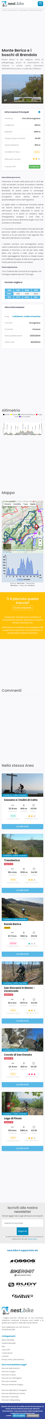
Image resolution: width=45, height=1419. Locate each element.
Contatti (5, 1356)
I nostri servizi (7, 1353)
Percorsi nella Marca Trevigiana (14, 1390)
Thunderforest (6, 552)
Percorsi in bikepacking (11, 1400)
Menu (40, 3)
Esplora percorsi (13, 10)
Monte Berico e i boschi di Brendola (31, 10)
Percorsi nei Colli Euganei (12, 1378)
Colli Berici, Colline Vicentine (26, 316)
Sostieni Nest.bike (9, 1343)
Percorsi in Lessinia (9, 1381)
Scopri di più (32, 1239)
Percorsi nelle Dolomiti (11, 1368)
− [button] (40, 544)
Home (5, 10)
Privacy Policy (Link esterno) (13, 1359)
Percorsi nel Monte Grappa (12, 1384)
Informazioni (33, 1415)
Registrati (22, 1231)
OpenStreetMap (21, 550)
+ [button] (40, 540)
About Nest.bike (8, 1340)
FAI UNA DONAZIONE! (22, 608)
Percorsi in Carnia (9, 1375)
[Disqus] (22, 728)
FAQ (3, 1346)
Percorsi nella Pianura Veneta (13, 1393)
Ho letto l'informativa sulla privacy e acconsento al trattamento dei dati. (24, 1238)
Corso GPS (6, 1350)
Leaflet (4, 550)
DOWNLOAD (34, 166)
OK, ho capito (19, 1415)
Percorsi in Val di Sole (10, 1397)
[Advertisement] (22, 30)
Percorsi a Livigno (8, 1371)
